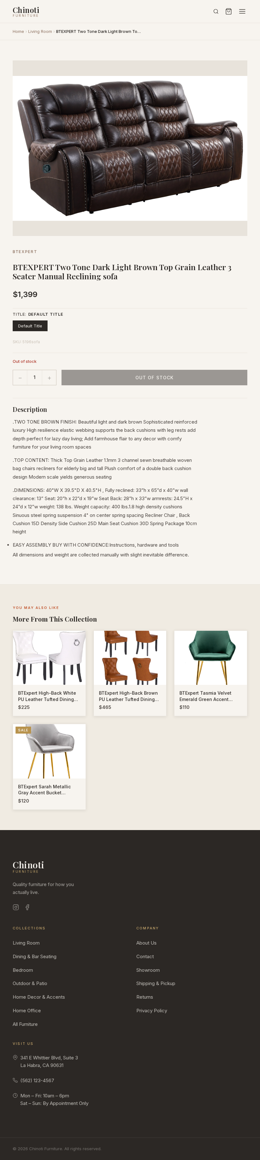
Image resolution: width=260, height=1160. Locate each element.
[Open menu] (242, 11)
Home (18, 31)
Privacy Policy (151, 1011)
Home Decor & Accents (39, 997)
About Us (146, 943)
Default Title (30, 325)
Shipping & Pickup (155, 983)
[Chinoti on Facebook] (27, 908)
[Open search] (216, 11)
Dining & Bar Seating (34, 956)
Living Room (40, 31)
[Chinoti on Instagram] (16, 908)
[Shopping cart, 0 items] (228, 11)
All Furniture (25, 1024)
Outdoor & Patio (30, 983)
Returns (144, 997)
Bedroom (23, 970)
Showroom (148, 970)
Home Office (27, 1011)
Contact (145, 956)
